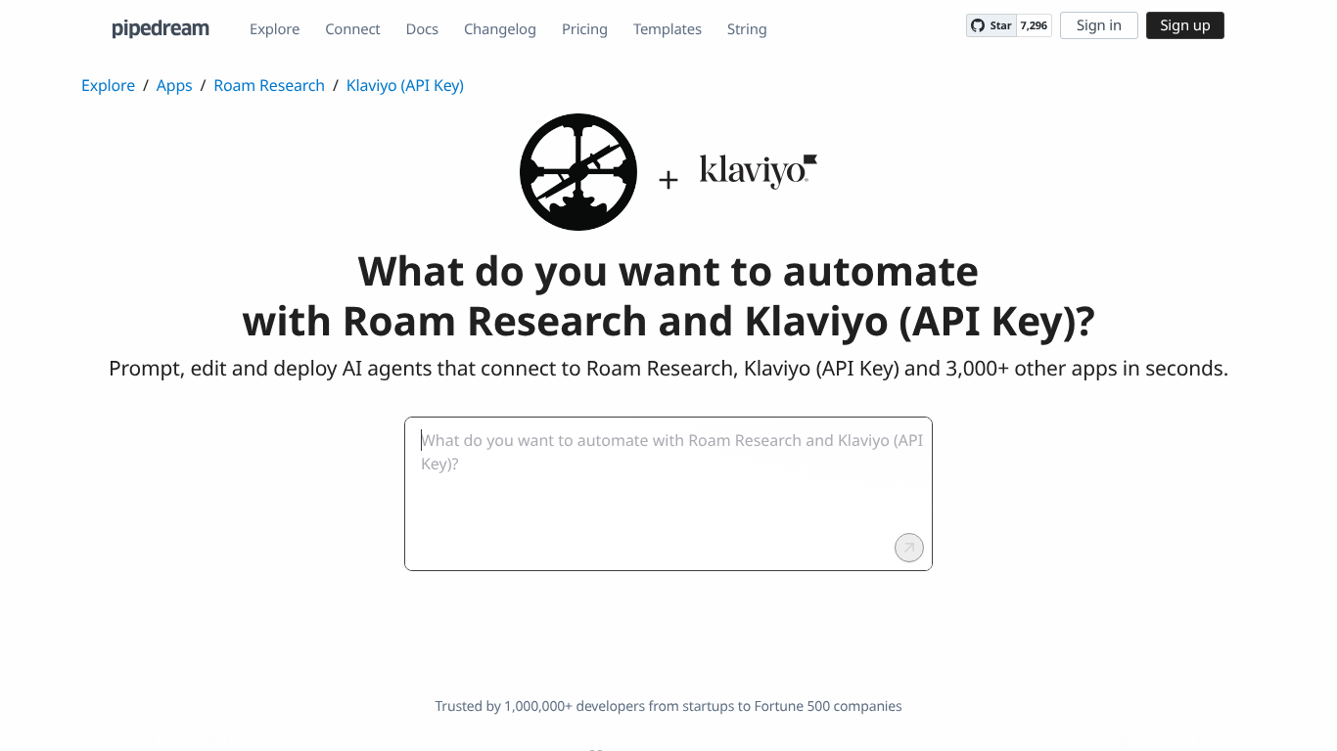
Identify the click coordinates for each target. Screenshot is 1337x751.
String (747, 29)
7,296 (1034, 26)
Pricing (585, 29)
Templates (667, 29)
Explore (275, 29)
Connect (352, 29)
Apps (175, 85)
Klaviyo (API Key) (405, 85)
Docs (422, 29)
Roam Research (269, 85)
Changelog (500, 29)
